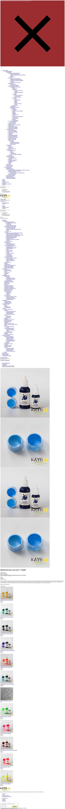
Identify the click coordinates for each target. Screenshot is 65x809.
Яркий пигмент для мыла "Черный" (6, 633)
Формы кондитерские (10, 169)
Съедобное (14, 94)
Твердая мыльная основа (10, 228)
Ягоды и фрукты (9, 250)
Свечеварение (8, 145)
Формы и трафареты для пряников (14, 170)
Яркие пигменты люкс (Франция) (12, 233)
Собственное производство (11, 311)
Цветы (14, 87)
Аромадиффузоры (7, 301)
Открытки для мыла (7, 317)
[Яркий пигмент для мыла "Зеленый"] (6, 616)
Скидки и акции (9, 166)
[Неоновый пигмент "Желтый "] (6, 782)
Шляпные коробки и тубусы (9, 319)
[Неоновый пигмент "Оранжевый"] (6, 666)
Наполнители (8, 292)
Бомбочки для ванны (12, 138)
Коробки (5, 310)
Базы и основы (7, 283)
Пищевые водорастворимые (15, 78)
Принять (14, 806)
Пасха (16, 93)
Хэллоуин (10, 158)
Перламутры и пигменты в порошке (17, 80)
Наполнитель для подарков (9, 326)
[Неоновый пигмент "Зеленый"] (6, 715)
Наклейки (10, 155)
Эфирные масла (11, 125)
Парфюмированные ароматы (11, 247)
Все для (3, 357)
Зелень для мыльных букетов (11, 257)
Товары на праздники (10, 156)
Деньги (14, 115)
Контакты (4, 182)
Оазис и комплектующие (10, 259)
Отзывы (3, 181)
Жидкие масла (13, 84)
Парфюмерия (4, 300)
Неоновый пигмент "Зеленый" (5, 716)
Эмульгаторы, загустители (13, 132)
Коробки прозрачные (10, 312)
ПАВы (12, 75)
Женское (14, 112)
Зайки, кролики (17, 99)
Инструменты (8, 164)
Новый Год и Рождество (19, 92)
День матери (6, 342)
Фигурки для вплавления (8, 334)
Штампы (6, 263)
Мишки (16, 102)
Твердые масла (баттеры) (15, 85)
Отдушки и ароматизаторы (13, 121)
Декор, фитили (11, 146)
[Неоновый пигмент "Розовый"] (6, 732)
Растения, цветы (15, 114)
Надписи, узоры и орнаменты (18, 110)
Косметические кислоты (13, 135)
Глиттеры (12, 81)
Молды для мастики (12, 174)
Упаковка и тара (9, 149)
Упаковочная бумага (10, 328)
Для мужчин (8, 254)
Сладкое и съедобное (10, 253)
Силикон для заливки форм (11, 225)
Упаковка (4, 308)
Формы (5, 271)
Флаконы (12, 152)
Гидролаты (6, 284)
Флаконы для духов (7, 302)
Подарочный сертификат (6, 355)
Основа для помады (9, 299)
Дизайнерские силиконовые (15, 86)
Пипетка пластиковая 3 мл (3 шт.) (6, 700)
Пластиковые (13, 108)
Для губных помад (7, 307)
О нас (3, 179)
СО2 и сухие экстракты (13, 131)
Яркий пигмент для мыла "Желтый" (6, 600)
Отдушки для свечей (8, 270)
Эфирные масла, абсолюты (13, 134)
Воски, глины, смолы (12, 139)
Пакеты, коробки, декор (8, 309)
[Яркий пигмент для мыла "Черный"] (6, 632)
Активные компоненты (13, 130)
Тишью (7, 330)
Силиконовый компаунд (15, 107)
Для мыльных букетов (12, 122)
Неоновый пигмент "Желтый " (5, 783)
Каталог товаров (5, 70)
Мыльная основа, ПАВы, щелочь (10, 226)
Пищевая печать (9, 168)
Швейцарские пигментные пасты (16, 79)
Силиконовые (13, 106)
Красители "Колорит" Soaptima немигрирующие (14, 234)
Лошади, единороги (18, 103)
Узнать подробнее (4, 806)
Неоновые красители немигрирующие (13, 235)
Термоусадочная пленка (10, 329)
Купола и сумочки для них (9, 323)
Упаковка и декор (9, 350)
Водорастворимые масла (15, 142)
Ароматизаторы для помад (11, 245)
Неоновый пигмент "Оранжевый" (6, 667)
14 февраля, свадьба (12, 160)
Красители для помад (10, 297)
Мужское (14, 119)
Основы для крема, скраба (11, 227)
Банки (12, 151)
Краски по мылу (9, 241)
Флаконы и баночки (12, 150)
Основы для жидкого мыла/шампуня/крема (18, 74)
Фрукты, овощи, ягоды (19, 95)
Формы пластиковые (10, 338)
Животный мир (15, 120)
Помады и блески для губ (13, 137)
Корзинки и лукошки (8, 332)
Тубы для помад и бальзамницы (16, 154)
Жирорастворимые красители (11, 236)
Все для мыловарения (8, 71)
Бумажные (8, 316)
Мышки (16, 100)
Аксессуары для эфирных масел (10, 265)
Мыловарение (8, 72)
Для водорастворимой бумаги (18, 116)
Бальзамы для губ (7, 295)
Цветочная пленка (9, 331)
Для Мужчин (15, 88)
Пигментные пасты (9, 238)
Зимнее (14, 111)
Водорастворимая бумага (13, 126)
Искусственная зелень (10, 340)
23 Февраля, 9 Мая (7, 346)
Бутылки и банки (18, 97)
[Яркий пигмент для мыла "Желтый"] (6, 599)
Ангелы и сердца (16, 118)
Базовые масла (11, 83)
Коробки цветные (9, 313)
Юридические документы (6, 183)
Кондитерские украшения (10, 178)
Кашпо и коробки (9, 258)
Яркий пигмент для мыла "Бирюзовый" (7, 684)
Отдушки (8, 341)
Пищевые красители (10, 176)
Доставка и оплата (5, 207)
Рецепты (3, 180)
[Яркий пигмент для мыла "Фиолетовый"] (6, 649)
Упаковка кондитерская (10, 175)
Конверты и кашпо (7, 321)
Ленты (7, 261)
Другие (16, 98)
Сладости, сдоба (17, 96)
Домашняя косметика (10, 129)
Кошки (16, 101)
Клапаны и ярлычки (7, 320)
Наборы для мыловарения (13, 128)
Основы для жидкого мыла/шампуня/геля (13, 229)
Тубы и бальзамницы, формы (11, 296)
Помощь (3, 184)
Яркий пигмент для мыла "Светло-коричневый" (8, 750)
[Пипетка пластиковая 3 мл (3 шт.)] (6, 699)
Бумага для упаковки (10, 260)
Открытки (6, 318)
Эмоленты (12, 141)
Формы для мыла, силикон (9, 221)
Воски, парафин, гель (12, 148)
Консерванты (11, 133)
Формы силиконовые (12, 173)
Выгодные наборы (9, 165)
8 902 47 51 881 (3, 199)
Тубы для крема (13, 153)
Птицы (16, 104)
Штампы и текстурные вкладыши (14, 124)
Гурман (7, 252)
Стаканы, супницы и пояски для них (10, 324)
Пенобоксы (6, 322)
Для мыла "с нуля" (12, 123)
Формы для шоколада (12, 171)
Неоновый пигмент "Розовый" (5, 733)
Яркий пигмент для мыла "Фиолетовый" (7, 650)
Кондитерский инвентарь (10, 177)
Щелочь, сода (13, 76)
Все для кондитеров (7, 167)
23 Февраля (10, 161)
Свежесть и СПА (9, 251)
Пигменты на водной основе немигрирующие (14, 232)
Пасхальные (15, 109)
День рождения (11, 157)
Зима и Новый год (9, 248)
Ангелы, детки (15, 105)
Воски (5, 274)
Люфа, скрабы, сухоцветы (13, 127)
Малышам (14, 113)
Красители (10, 77)
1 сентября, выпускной (19, 90)
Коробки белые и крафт (10, 314)
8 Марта (16, 91)
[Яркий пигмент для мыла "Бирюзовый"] (6, 683)
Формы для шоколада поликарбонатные (17, 172)
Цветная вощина (7, 269)
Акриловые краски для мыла (16, 82)
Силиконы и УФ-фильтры (13, 136)
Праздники (14, 89)
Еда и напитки (15, 117)
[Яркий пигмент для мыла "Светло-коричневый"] (6, 749)
